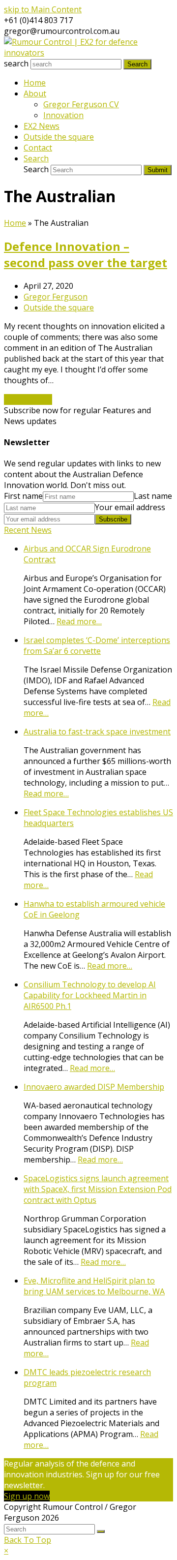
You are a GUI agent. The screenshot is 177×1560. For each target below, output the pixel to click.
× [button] (6, 1550)
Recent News (28, 529)
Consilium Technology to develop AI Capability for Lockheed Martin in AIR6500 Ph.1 (90, 995)
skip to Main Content (43, 9)
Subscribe (113, 519)
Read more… (79, 621)
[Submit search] (101, 1531)
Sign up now (27, 1496)
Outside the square (59, 307)
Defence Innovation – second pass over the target (85, 254)
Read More (28, 399)
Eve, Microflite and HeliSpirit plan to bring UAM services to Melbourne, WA (94, 1286)
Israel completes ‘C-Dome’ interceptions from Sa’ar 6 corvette (97, 645)
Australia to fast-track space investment (97, 731)
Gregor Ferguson (56, 296)
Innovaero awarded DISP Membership (94, 1086)
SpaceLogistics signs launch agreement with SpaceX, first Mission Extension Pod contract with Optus (98, 1189)
